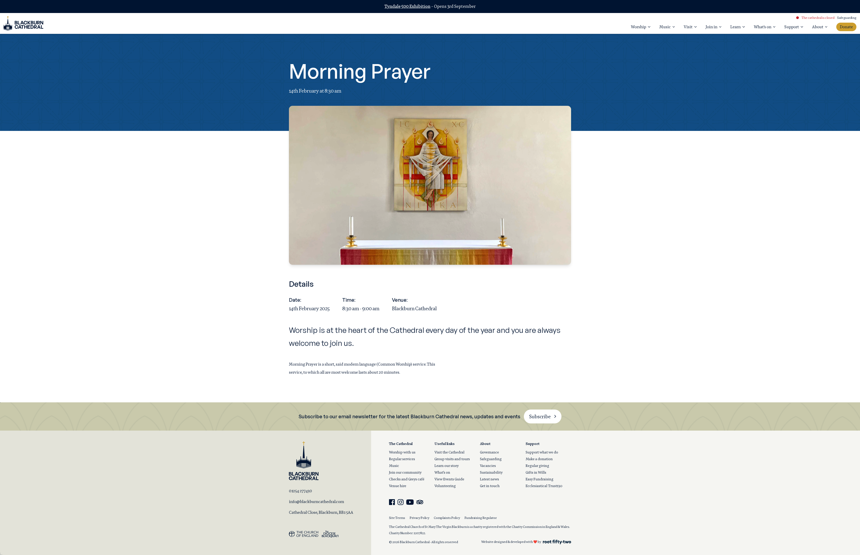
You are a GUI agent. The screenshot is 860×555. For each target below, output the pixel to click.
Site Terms (397, 518)
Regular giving (537, 465)
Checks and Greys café (406, 479)
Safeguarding (846, 18)
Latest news (489, 479)
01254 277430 (300, 490)
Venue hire (397, 485)
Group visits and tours (452, 459)
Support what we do (542, 452)
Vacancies (488, 465)
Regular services (402, 459)
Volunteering (445, 485)
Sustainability (491, 472)
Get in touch (490, 485)
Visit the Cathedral (449, 452)
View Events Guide (449, 479)
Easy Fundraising (539, 479)
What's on (442, 472)
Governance (489, 452)
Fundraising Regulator (480, 518)
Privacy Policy (419, 518)
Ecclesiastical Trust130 (544, 485)
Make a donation (539, 459)
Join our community (405, 472)
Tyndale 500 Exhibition (407, 6)
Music (394, 465)
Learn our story (446, 465)
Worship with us (402, 452)
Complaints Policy (447, 518)
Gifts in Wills (536, 472)
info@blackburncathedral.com (316, 501)
